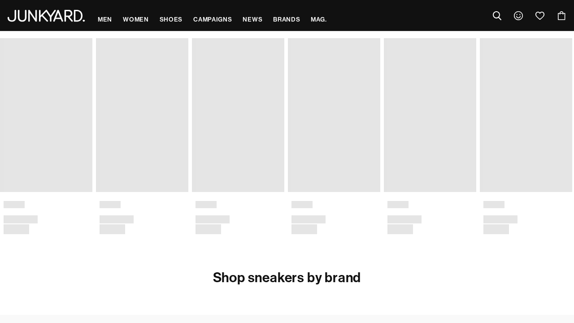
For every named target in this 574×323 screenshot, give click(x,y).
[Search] (496, 15)
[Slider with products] (287, 143)
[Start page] (46, 15)
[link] (518, 15)
